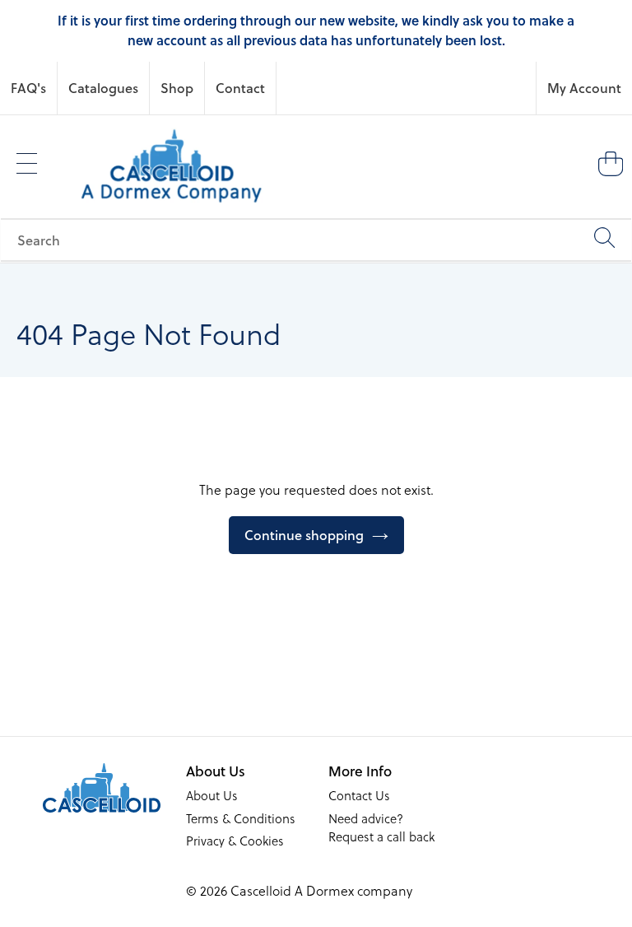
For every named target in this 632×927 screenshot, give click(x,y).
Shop (176, 87)
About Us (212, 795)
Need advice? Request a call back (381, 827)
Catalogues (103, 87)
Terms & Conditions (240, 818)
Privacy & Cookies (235, 841)
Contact (240, 87)
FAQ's (28, 87)
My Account (584, 87)
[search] (316, 240)
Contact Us (359, 795)
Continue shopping (304, 534)
